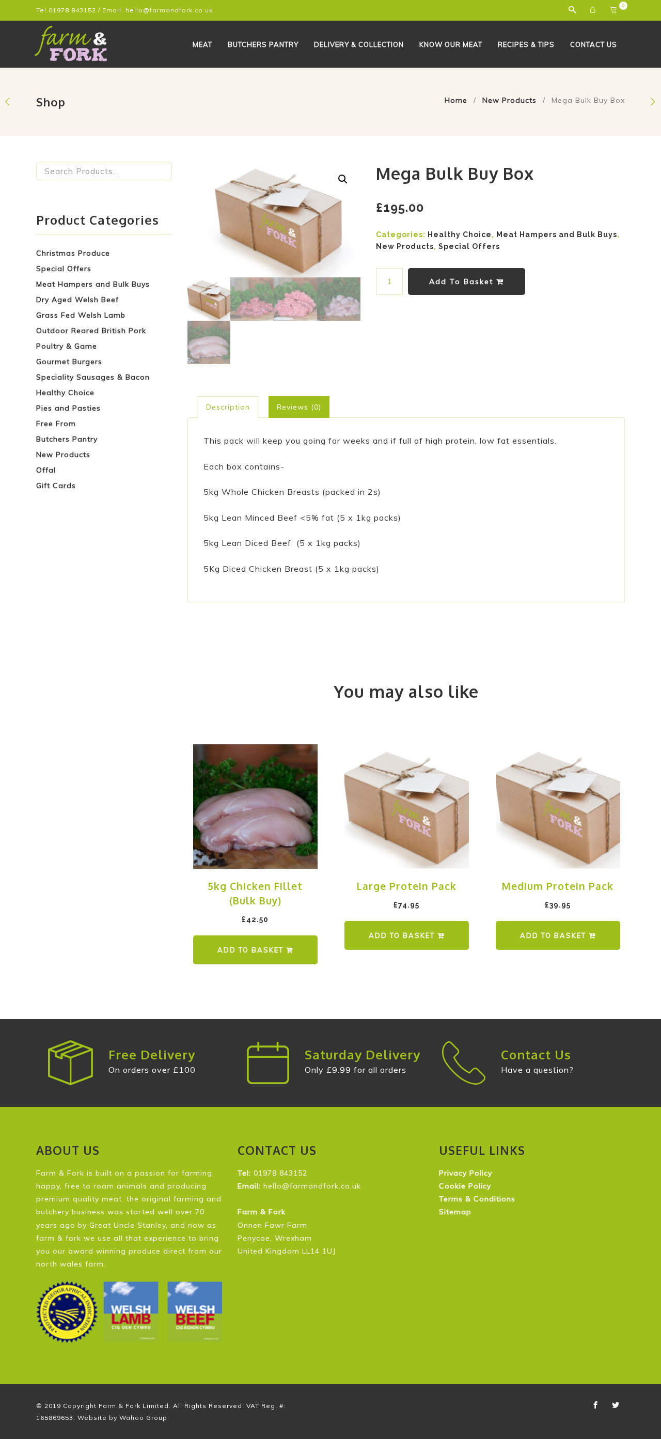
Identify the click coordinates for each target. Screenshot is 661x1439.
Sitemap (455, 1211)
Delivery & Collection (359, 44)
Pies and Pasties (68, 408)
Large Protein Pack (407, 886)
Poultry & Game (66, 346)
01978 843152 (72, 10)
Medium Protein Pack (557, 886)
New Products (509, 100)
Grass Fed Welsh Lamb (80, 315)
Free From (56, 423)
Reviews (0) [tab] (299, 407)
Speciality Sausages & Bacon (93, 377)
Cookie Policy (465, 1186)
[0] (615, 10)
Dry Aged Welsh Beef (77, 299)
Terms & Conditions (477, 1198)
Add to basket (462, 281)
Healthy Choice (65, 392)
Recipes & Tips (526, 44)
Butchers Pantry (263, 44)
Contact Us (593, 44)
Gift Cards (56, 485)
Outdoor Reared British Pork (91, 330)
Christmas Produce (73, 253)
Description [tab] (228, 407)
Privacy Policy (465, 1173)
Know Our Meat (450, 44)
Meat (202, 44)
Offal (46, 470)
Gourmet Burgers (69, 361)
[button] (343, 179)
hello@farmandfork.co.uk (169, 10)
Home (456, 100)
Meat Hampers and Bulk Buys (93, 284)
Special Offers (63, 268)
